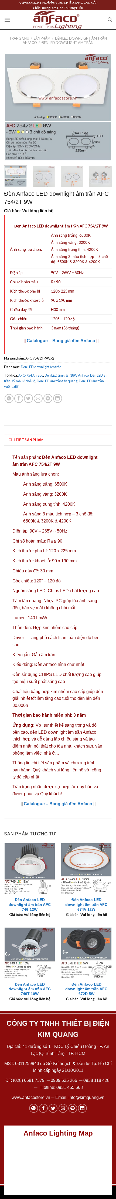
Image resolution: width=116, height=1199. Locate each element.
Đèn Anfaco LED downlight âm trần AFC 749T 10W (30, 989)
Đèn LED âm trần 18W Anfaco (67, 375)
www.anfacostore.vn (31, 1097)
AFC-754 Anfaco (30, 375)
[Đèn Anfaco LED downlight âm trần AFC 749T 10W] (29, 953)
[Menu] (7, 19)
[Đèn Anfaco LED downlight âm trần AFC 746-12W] (29, 868)
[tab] (58, 439)
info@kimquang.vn (86, 1097)
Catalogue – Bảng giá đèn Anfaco (61, 340)
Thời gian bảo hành (26, 328)
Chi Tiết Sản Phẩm (25, 440)
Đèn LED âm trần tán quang (57, 381)
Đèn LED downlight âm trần (67, 42)
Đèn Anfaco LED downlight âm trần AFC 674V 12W (86, 904)
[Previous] (13, 107)
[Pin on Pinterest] (47, 398)
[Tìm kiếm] (110, 19)
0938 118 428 (96, 1080)
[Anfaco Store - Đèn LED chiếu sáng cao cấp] (58, 19)
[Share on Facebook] (18, 398)
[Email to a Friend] (38, 398)
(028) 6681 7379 (29, 1080)
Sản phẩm (42, 38)
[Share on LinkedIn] (57, 398)
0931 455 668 (69, 1087)
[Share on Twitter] (28, 398)
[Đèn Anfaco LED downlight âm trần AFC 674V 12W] (86, 868)
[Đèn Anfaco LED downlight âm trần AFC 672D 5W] (86, 953)
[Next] (103, 107)
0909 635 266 (64, 1080)
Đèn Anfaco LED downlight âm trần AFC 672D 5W (86, 989)
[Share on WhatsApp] (9, 398)
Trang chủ (19, 38)
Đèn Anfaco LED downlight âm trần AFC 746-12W (30, 904)
